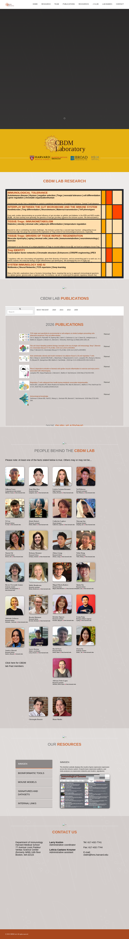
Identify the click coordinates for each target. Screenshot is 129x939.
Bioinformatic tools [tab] (31, 773)
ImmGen (64, 762)
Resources (84, 4)
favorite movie (16, 579)
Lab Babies (107, 4)
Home (35, 4)
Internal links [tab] (27, 803)
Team (56, 4)
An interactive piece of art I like (39, 620)
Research (46, 4)
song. (60, 675)
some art (59, 553)
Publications (69, 4)
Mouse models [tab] (27, 782)
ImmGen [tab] (22, 764)
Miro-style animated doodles (66, 522)
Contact (120, 4)
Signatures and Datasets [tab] (28, 793)
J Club (96, 4)
